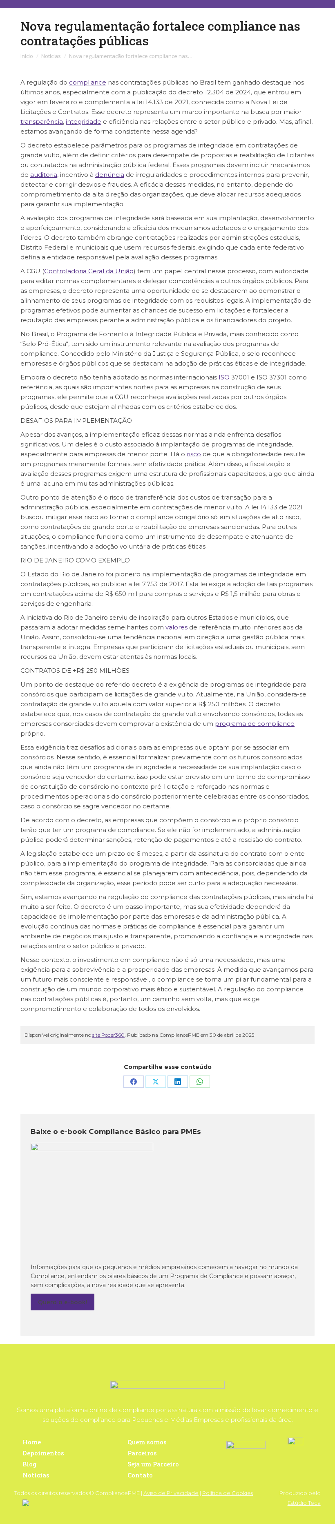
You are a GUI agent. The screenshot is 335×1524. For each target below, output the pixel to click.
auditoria (43, 175)
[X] (155, 1082)
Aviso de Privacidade (171, 1493)
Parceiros (142, 1453)
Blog (29, 1464)
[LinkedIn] (178, 1082)
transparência (41, 121)
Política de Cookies (227, 1493)
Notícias (35, 1475)
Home (31, 1442)
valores (176, 627)
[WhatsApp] (200, 1082)
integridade (83, 121)
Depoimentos (43, 1453)
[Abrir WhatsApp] (314, 1503)
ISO (224, 377)
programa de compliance (255, 723)
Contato (140, 1475)
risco (194, 454)
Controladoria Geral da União (89, 271)
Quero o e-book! (62, 1302)
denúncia (109, 175)
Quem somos (147, 1442)
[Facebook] (133, 1082)
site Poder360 (108, 1035)
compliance (87, 82)
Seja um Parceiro (153, 1464)
